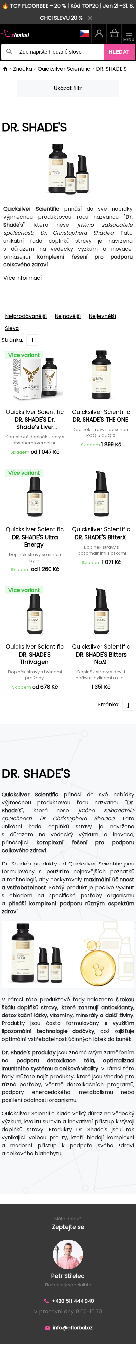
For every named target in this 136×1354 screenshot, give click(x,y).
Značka (22, 69)
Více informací (22, 278)
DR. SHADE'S (111, 69)
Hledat (119, 52)
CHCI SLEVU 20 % (61, 18)
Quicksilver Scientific (64, 69)
